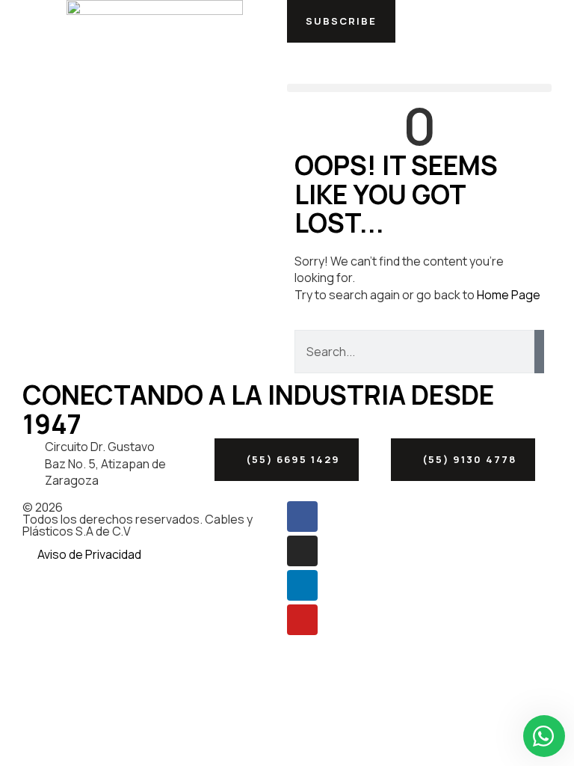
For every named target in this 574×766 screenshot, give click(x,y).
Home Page (508, 295)
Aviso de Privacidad (89, 554)
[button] (341, 21)
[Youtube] (302, 619)
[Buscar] (539, 351)
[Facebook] (302, 516)
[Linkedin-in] (302, 585)
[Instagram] (302, 551)
